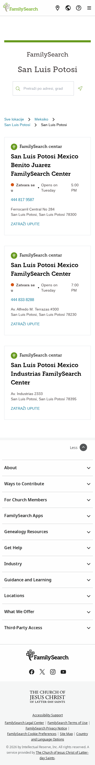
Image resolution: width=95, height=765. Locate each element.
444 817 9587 (22, 199)
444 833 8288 (22, 299)
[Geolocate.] (80, 88)
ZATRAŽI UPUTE (25, 224)
